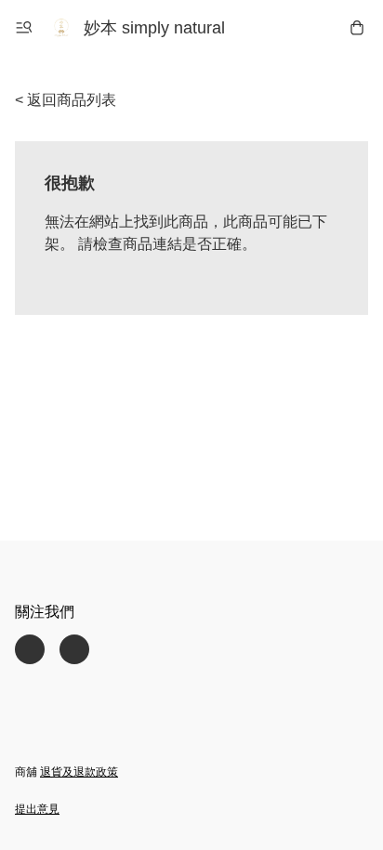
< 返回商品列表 (65, 100)
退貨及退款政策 (79, 771)
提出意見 (37, 809)
